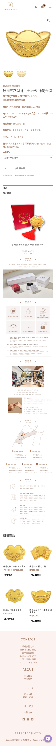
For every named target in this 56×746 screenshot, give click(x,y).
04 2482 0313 (29, 656)
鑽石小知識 (28, 697)
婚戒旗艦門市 (28, 646)
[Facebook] (23, 719)
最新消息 (28, 712)
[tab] (28, 187)
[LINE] (32, 719)
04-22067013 (30, 663)
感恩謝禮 (7, 86)
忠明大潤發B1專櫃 (28, 659)
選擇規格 (8, 575)
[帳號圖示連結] (35, 7)
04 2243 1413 (29, 650)
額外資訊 (7, 193)
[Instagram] (28, 719)
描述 (5, 188)
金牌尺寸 (7, 152)
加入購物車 (20, 168)
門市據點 (28, 679)
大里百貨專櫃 (28, 653)
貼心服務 (28, 694)
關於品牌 (28, 676)
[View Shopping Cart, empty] (42, 7)
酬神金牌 (16, 86)
